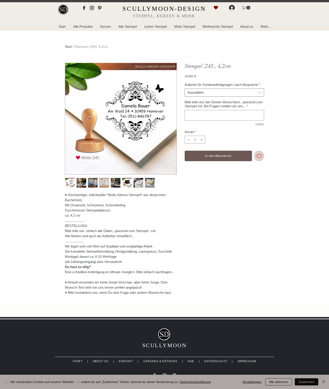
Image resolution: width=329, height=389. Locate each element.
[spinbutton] (195, 140)
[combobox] (224, 93)
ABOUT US (101, 361)
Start (68, 47)
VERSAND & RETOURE (160, 361)
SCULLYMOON (164, 345)
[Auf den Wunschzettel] (259, 156)
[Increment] (202, 140)
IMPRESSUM (246, 361)
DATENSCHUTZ (215, 361)
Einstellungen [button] (252, 382)
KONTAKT (126, 361)
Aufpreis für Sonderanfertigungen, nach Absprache (222, 85)
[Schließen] (323, 381)
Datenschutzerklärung (195, 382)
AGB (191, 361)
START (78, 361)
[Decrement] (188, 140)
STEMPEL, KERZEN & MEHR (164, 16)
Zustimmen (306, 382)
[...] (231, 8)
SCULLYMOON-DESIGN (164, 8)
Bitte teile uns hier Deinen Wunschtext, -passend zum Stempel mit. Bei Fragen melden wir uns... (224, 104)
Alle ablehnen (278, 382)
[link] (246, 8)
